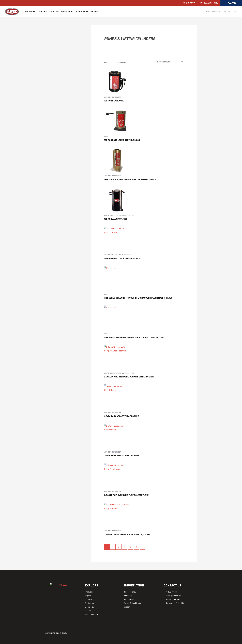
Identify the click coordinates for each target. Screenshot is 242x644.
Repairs (43, 11)
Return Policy (129, 599)
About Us (54, 11)
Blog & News (81, 11)
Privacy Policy (130, 591)
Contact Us (67, 11)
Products (30, 11)
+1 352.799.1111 (171, 591)
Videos (94, 11)
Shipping (128, 595)
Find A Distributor (92, 614)
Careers (127, 607)
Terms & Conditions (132, 603)
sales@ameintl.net (174, 595)
